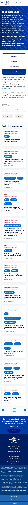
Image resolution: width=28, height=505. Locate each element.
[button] (25, 3)
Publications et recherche (14, 461)
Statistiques (14, 61)
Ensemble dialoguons (14, 446)
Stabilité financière (14, 458)
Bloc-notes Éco (14, 72)
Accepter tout (14, 496)
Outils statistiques (14, 66)
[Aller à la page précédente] (3, 410)
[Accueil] (14, 440)
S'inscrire (14, 430)
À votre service (14, 454)
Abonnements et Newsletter (16, 97)
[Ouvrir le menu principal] (2, 3)
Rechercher (5, 104)
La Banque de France (14, 451)
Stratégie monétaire (14, 456)
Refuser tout (14, 499)
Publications (14, 56)
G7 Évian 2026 (14, 449)
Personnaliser (14, 503)
